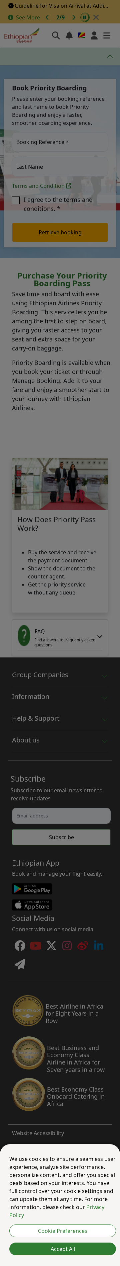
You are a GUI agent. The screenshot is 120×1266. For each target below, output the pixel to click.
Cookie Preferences (62, 1231)
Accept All (63, 1249)
